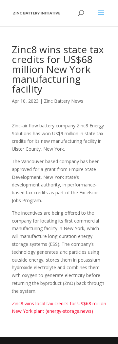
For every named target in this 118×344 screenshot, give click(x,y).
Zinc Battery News (63, 101)
